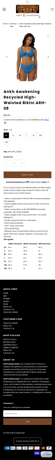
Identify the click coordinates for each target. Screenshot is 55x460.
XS (6, 135)
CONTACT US (8, 309)
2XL (40, 135)
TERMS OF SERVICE (10, 347)
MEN (5, 296)
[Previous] (7, 57)
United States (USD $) (27, 441)
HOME (5, 293)
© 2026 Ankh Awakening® (14, 433)
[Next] (48, 57)
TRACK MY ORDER (10, 312)
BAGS (5, 304)
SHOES (6, 301)
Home (5, 24)
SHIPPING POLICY (10, 345)
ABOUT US (7, 307)
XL (33, 135)
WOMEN (6, 298)
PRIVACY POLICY (10, 339)
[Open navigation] (4, 9)
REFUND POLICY (9, 342)
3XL (6, 142)
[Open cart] (52, 9)
